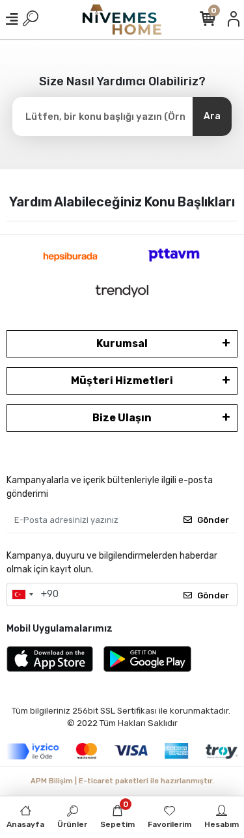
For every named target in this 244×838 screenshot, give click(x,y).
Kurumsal (122, 343)
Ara (212, 116)
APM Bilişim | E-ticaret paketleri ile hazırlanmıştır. (122, 781)
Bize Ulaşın (122, 418)
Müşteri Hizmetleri (122, 380)
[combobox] (22, 594)
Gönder (213, 520)
